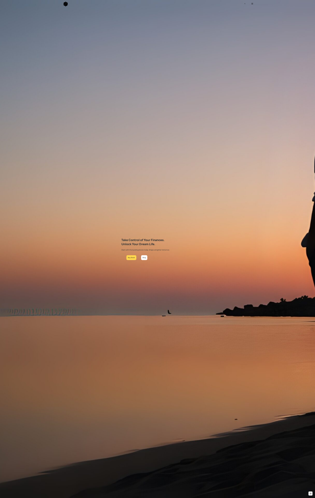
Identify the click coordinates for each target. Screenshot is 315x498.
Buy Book (131, 257)
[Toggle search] (244, 3)
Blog (144, 257)
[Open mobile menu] (252, 3)
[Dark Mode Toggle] (310, 493)
